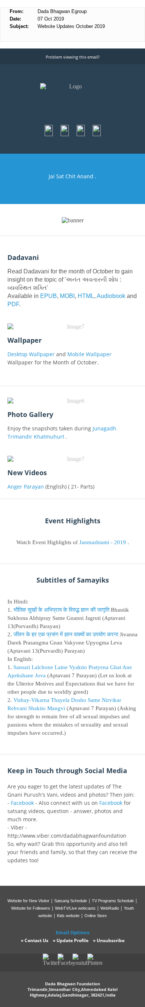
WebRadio (109, 908)
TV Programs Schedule (113, 900)
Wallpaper (24, 340)
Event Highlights (72, 520)
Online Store (95, 915)
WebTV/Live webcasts (75, 908)
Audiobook (111, 296)
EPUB (48, 296)
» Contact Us (34, 940)
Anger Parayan (26, 486)
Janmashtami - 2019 (102, 542)
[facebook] (49, 134)
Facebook (22, 802)
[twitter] (65, 134)
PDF (13, 304)
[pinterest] (81, 134)
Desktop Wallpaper (31, 354)
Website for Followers (30, 908)
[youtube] (97, 134)
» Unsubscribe (109, 940)
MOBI (67, 296)
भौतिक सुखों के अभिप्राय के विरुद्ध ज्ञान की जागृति (61, 610)
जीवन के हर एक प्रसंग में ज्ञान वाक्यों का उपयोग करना (65, 634)
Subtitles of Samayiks (72, 579)
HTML (86, 296)
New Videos (27, 472)
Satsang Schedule (70, 900)
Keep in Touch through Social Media (67, 770)
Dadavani (23, 257)
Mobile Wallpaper (89, 354)
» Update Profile (70, 940)
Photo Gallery (30, 414)
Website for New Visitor (28, 900)
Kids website (68, 915)
